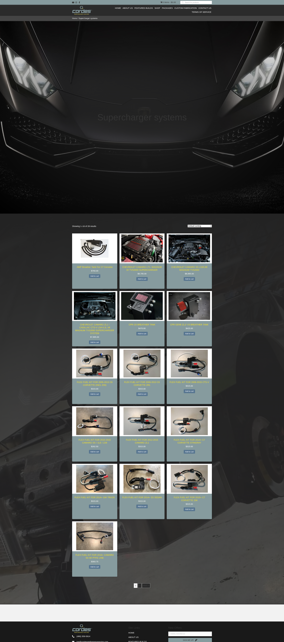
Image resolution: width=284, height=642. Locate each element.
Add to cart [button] (94, 276)
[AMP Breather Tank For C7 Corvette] (94, 248)
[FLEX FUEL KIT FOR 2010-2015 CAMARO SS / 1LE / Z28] (94, 421)
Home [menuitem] (131, 633)
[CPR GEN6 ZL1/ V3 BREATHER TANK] (189, 306)
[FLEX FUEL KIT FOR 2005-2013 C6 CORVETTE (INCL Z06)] (94, 363)
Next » (146, 585)
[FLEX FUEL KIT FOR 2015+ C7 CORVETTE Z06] (189, 478)
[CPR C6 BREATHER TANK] (142, 306)
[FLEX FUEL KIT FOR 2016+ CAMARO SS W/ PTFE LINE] (94, 536)
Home (74, 18)
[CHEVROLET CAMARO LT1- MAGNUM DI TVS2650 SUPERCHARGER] (142, 248)
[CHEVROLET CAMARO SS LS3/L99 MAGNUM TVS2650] (189, 248)
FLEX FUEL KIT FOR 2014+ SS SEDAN (142, 497)
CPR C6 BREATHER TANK (142, 324)
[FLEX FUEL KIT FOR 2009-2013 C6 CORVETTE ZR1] (141, 363)
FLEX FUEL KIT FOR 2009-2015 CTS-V (189, 382)
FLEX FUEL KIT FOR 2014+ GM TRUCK (95, 497)
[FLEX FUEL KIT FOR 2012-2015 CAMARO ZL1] (141, 421)
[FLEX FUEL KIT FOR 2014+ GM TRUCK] (94, 478)
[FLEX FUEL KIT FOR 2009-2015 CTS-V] (189, 363)
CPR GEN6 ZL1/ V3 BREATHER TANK (189, 324)
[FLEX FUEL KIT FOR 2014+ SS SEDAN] (141, 478)
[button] (73, 2)
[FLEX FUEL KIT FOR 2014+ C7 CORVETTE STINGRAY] (189, 421)
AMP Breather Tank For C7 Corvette (95, 267)
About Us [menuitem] (133, 637)
